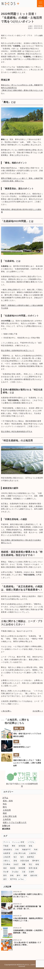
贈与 (5, 807)
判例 (35, 850)
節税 (12, 875)
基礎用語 (30, 857)
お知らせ (6, 826)
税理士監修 (33, 868)
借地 (30, 846)
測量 (24, 864)
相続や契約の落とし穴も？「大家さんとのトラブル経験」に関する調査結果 (27, 762)
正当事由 (6, 864)
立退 (24, 872)
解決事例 (6, 829)
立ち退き (15, 872)
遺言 (5, 879)
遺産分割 (33, 875)
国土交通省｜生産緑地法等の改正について (17, 350)
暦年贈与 (35, 861)
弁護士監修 (24, 861)
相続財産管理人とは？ (22, 747)
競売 (5, 875)
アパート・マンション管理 (13, 842)
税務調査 (22, 868)
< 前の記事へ (6, 711)
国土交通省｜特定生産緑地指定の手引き (16, 431)
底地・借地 (19, 728)
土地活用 (7, 810)
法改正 (16, 864)
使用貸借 (22, 846)
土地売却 (7, 819)
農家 (25, 875)
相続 (16, 742)
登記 (30, 864)
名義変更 (6, 853)
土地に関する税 (10, 816)
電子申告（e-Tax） (17, 879)
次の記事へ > (38, 711)
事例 (13, 846)
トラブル (30, 842)
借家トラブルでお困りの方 (15, 823)
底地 (15, 861)
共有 (17, 850)
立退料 (31, 872)
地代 (22, 857)
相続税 (12, 868)
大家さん (6, 861)
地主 (5, 804)
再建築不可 (26, 850)
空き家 (5, 872)
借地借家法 (7, 850)
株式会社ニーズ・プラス (10, 3)
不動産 (5, 846)
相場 (37, 864)
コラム (5, 798)
